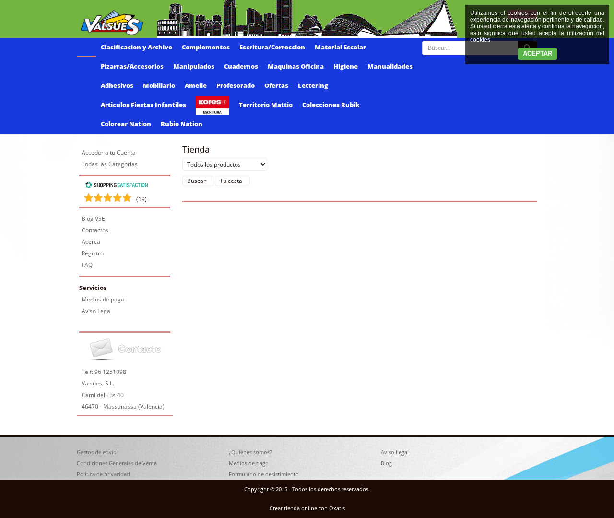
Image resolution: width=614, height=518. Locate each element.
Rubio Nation (181, 124)
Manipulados (193, 66)
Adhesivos (117, 85)
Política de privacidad (103, 474)
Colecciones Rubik (331, 104)
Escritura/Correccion (272, 47)
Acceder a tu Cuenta (109, 152)
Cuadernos (241, 66)
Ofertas (276, 85)
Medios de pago (103, 299)
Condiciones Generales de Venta (117, 463)
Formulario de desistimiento (264, 474)
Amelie (196, 85)
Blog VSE (93, 219)
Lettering (313, 85)
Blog (386, 463)
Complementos (206, 47)
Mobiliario (159, 85)
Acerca (91, 242)
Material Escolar (340, 47)
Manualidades (390, 66)
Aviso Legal (97, 311)
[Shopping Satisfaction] (116, 186)
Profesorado (235, 85)
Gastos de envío (97, 452)
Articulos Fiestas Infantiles (143, 104)
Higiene (345, 66)
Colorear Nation (126, 124)
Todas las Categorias (110, 164)
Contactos (95, 230)
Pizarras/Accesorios (132, 66)
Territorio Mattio (266, 104)
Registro (93, 253)
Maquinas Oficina (296, 66)
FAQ (87, 265)
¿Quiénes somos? (250, 452)
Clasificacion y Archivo (136, 47)
